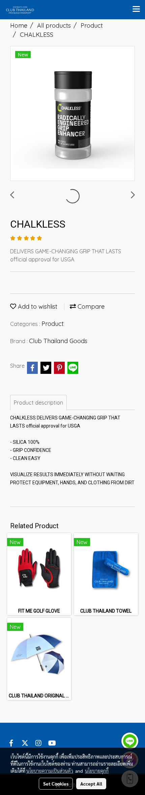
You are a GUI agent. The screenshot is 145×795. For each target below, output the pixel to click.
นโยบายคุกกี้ (97, 771)
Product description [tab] (38, 402)
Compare (90, 306)
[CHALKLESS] (72, 113)
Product (52, 324)
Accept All (91, 783)
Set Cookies (55, 783)
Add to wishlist (36, 306)
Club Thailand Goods (58, 341)
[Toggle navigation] (136, 9)
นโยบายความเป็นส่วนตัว (49, 771)
